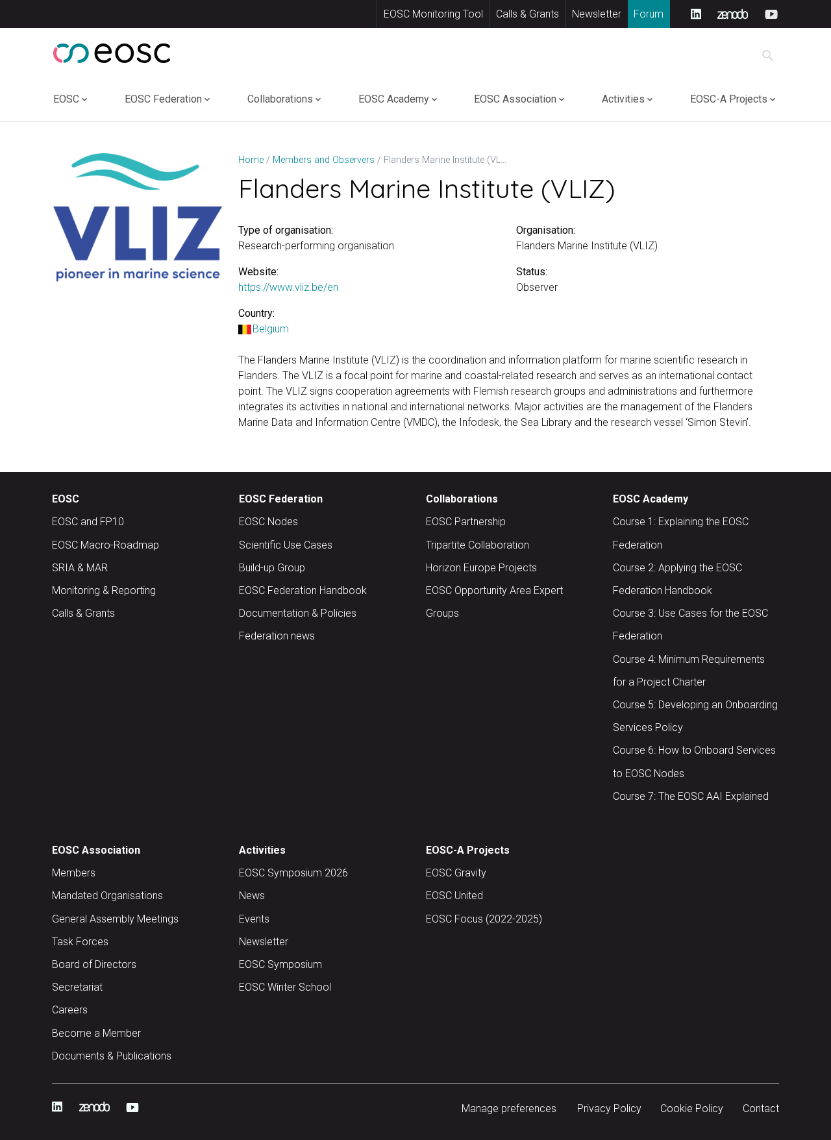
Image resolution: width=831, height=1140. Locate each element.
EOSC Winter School (285, 987)
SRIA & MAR (80, 568)
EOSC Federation (163, 99)
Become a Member (96, 1033)
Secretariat (77, 987)
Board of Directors (94, 964)
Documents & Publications (111, 1056)
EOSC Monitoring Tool (433, 14)
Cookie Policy (691, 1108)
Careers (70, 1010)
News (252, 895)
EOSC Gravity (456, 873)
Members (73, 873)
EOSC (66, 99)
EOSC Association (515, 99)
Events (254, 919)
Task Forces (80, 942)
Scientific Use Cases (285, 545)
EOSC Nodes (268, 521)
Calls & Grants (527, 14)
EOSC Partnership (466, 521)
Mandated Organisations (107, 895)
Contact (761, 1108)
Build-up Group (272, 568)
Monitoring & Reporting (104, 590)
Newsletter (596, 14)
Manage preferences (509, 1108)
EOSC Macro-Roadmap (105, 545)
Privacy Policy (609, 1108)
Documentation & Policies (297, 613)
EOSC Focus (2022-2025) (484, 919)
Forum (649, 14)
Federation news (277, 636)
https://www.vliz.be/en (288, 287)
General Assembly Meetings (115, 919)
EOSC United (454, 895)
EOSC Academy (393, 99)
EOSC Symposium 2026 (293, 873)
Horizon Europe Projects (481, 568)
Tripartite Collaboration (477, 545)
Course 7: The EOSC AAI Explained (691, 796)
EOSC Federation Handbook (303, 590)
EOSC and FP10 (88, 521)
